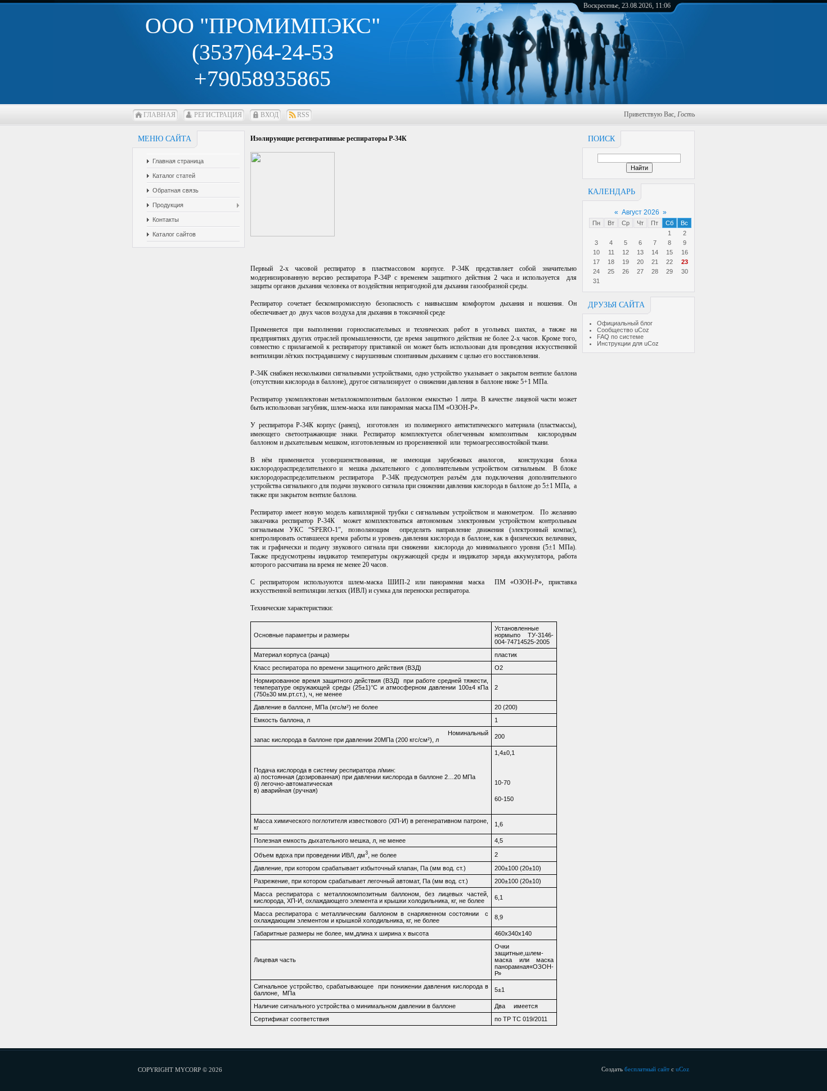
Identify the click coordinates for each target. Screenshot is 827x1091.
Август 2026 (640, 212)
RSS (303, 115)
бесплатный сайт (646, 1069)
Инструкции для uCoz (628, 343)
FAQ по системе (620, 336)
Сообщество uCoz (623, 330)
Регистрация (218, 115)
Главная (159, 115)
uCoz (682, 1069)
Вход (269, 115)
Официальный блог (625, 323)
